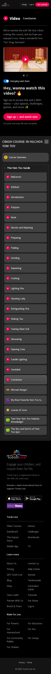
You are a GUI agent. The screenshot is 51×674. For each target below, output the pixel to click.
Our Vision (33, 600)
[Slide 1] (24, 75)
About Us (11, 563)
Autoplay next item (19, 81)
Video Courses (14, 526)
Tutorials (32, 595)
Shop (9, 586)
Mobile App (12, 546)
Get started (42, 4)
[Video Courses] (46, 141)
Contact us (33, 563)
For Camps (33, 638)
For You (32, 629)
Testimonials (34, 580)
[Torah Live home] (5, 4)
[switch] (6, 81)
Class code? (13, 595)
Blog (9, 580)
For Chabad (13, 647)
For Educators (35, 623)
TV (29, 546)
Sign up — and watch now (22, 116)
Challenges (33, 531)
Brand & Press (14, 606)
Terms (29, 662)
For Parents (13, 623)
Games (31, 526)
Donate (31, 574)
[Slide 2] (27, 75)
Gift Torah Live (14, 574)
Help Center (34, 569)
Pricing (10, 569)
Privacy (22, 662)
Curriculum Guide (33, 587)
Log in (31, 4)
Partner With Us (15, 600)
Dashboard (12, 531)
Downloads (33, 537)
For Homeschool (13, 630)
